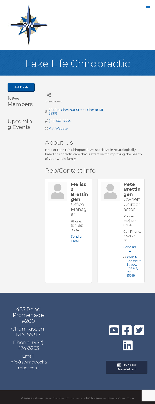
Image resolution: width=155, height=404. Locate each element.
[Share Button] (49, 95)
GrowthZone (126, 398)
